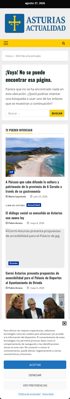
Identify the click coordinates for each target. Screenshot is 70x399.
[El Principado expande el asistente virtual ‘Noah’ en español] (35, 313)
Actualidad (34, 205)
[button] (64, 323)
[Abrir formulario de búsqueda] (63, 43)
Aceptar (35, 365)
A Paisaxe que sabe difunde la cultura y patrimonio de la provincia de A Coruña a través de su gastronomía (34, 186)
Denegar (35, 375)
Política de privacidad (29, 393)
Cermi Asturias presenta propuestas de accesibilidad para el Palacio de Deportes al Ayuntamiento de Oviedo (34, 278)
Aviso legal (48, 393)
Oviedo (14, 263)
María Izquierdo (17, 196)
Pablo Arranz (15, 223)
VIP (11, 172)
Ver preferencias (35, 385)
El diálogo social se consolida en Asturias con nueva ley (34, 215)
